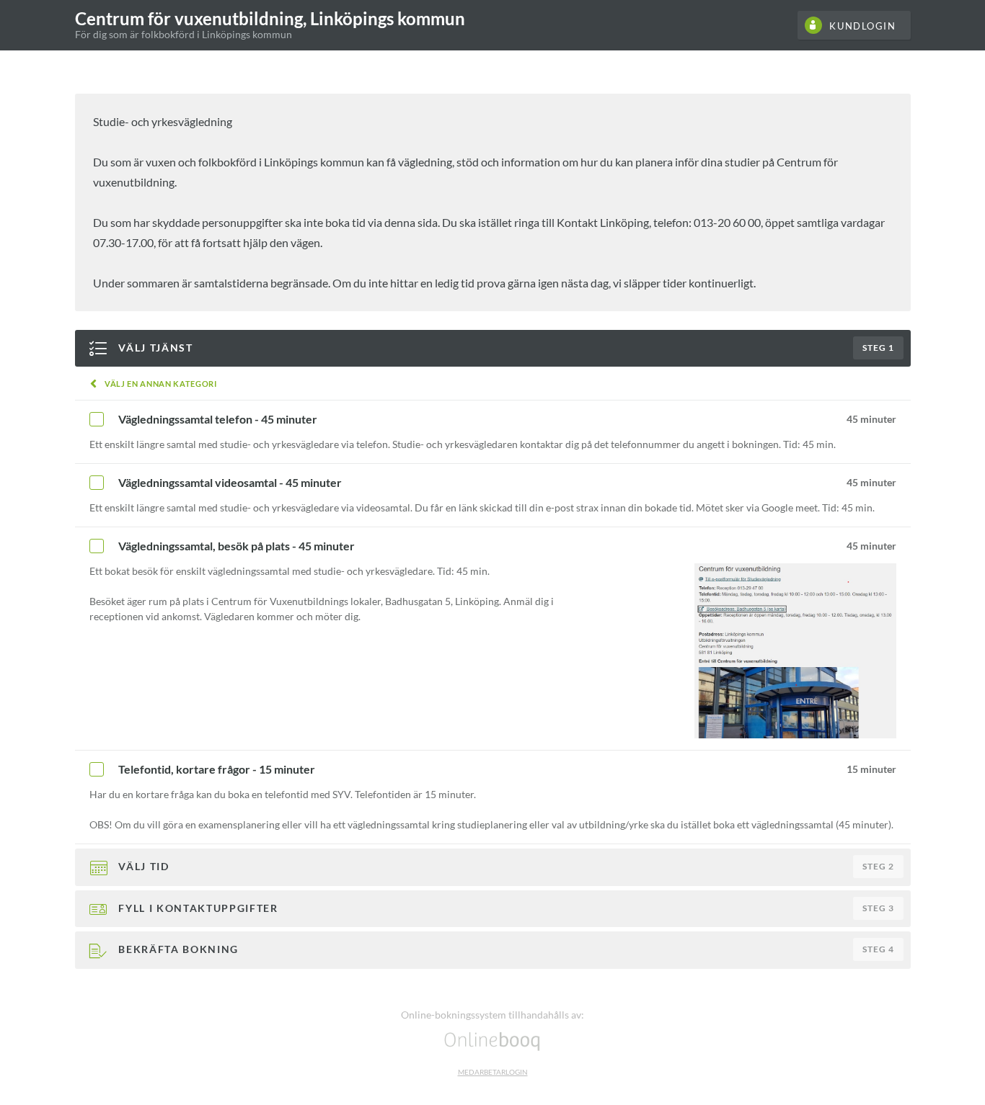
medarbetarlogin (493, 1071)
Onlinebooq (492, 1040)
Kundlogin (862, 26)
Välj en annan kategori (161, 383)
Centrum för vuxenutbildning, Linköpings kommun (270, 18)
